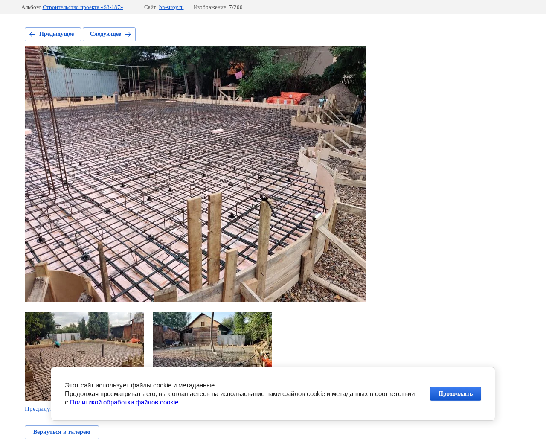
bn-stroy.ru (171, 7)
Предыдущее (56, 34)
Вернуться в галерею (61, 432)
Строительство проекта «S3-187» (83, 7)
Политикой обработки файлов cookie (124, 402)
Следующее (105, 34)
